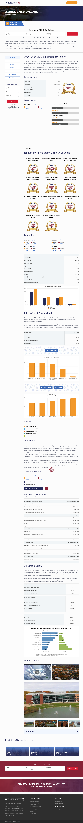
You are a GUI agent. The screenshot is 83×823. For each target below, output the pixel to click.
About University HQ (34, 801)
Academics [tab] (12, 71)
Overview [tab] (12, 57)
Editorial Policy (33, 804)
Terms (31, 815)
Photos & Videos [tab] (12, 78)
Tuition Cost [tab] (12, 67)
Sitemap (32, 811)
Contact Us (32, 808)
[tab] (80, 752)
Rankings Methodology (35, 806)
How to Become (58, 801)
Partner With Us (33, 810)
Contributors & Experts (35, 803)
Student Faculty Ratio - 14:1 (30, 488)
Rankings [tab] (13, 61)
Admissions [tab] (12, 64)
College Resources (59, 803)
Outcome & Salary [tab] (12, 74)
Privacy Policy (33, 813)
